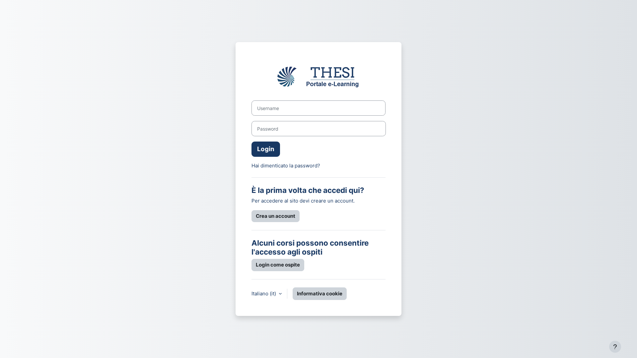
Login (265, 149)
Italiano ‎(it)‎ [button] (264, 293)
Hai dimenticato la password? (285, 165)
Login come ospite (278, 265)
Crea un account (275, 216)
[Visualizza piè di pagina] (615, 347)
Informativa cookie (319, 293)
